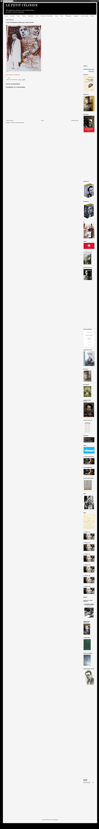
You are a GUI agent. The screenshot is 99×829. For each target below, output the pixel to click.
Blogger (56, 819)
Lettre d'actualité (84, 16)
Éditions (92, 16)
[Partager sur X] (21, 79)
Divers (61, 16)
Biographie (76, 16)
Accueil (6, 16)
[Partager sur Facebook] (23, 79)
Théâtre (24, 16)
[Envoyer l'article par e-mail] (9, 77)
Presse (18, 16)
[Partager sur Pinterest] (24, 79)
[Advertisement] (89, 41)
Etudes (56, 16)
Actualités (12, 16)
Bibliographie (68, 16)
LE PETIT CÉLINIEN (22, 5)
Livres (37, 16)
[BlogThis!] (20, 79)
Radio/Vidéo (30, 16)
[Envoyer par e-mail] (19, 79)
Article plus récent (9, 120)
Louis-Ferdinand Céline (13, 79)
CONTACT (85, 66)
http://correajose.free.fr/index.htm (13, 74)
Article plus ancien (75, 120)
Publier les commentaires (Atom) (17, 122)
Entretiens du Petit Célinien (47, 16)
